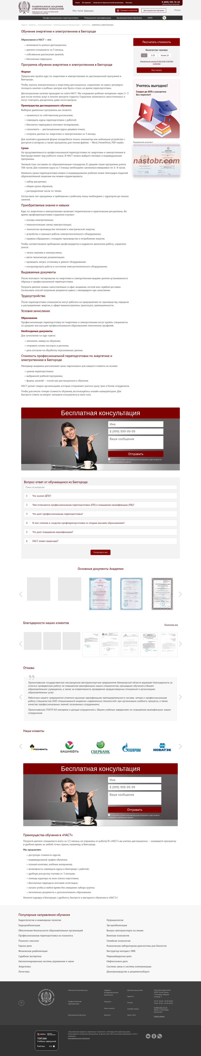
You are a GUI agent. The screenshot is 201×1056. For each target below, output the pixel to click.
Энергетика (24, 966)
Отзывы (130, 1002)
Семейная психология (118, 940)
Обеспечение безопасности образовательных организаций (50, 930)
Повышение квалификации (97, 17)
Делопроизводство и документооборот (128, 971)
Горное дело (25, 945)
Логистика (24, 971)
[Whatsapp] (159, 1036)
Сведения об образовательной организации (108, 3)
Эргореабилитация (117, 925)
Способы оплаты (133, 1009)
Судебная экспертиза (29, 956)
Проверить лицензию (128, 10)
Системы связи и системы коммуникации (129, 966)
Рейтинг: (41, 1046)
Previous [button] (20, 594)
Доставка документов (135, 990)
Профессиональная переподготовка (60, 17)
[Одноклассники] (154, 1036)
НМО (150, 17)
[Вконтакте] (148, 1036)
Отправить (135, 454)
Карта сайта (131, 1015)
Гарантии (130, 996)
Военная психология (118, 935)
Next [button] (180, 594)
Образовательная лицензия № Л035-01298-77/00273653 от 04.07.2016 (45, 12)
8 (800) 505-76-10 (171, 2)
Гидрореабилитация (29, 925)
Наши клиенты (109, 1008)
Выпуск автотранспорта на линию (125, 930)
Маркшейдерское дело (119, 956)
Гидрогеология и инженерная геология (39, 920)
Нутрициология (115, 920)
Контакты (129, 3)
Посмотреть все (100, 552)
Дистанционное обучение (154, 10)
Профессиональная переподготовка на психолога (45, 935)
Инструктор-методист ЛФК (121, 951)
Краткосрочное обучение (129, 17)
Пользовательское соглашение (79, 1038)
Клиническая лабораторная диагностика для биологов (137, 945)
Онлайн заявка (159, 1016)
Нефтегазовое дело (117, 961)
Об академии (86, 3)
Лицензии (107, 1002)
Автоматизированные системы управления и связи (46, 961)
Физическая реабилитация (32, 951)
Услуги (77, 3)
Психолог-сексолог (28, 940)
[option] (38, 590)
